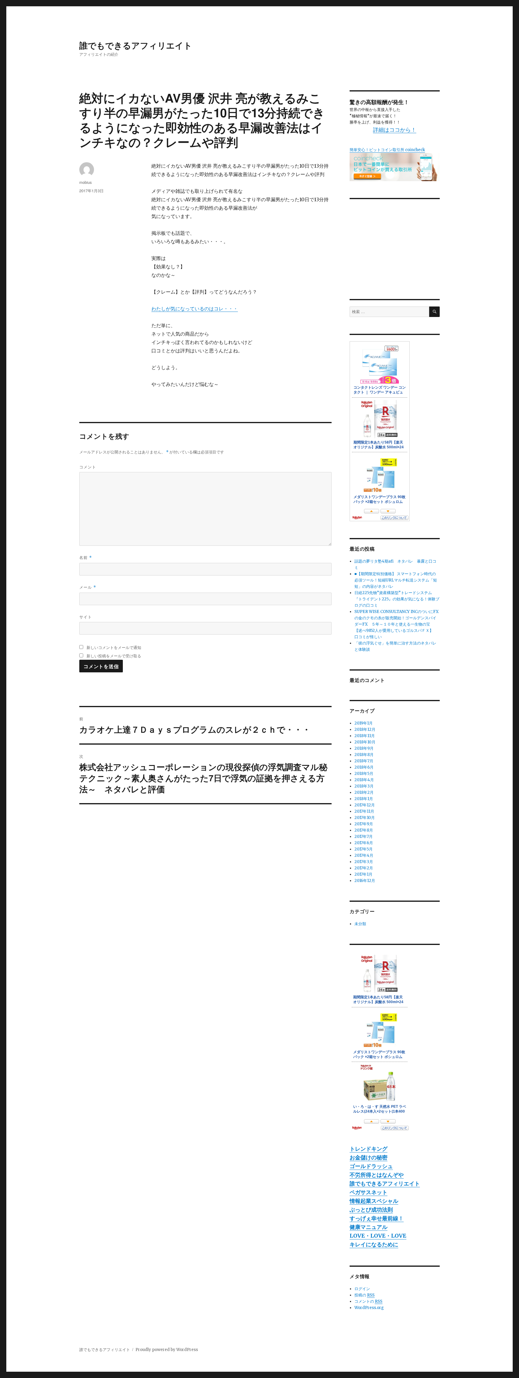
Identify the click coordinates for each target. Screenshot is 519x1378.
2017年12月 (364, 805)
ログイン (362, 1288)
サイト (85, 617)
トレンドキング (368, 1148)
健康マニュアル (368, 1227)
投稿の (364, 1295)
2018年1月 (363, 798)
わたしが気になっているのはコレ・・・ (194, 309)
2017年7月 (363, 836)
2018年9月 (364, 748)
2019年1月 (363, 723)
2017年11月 (364, 811)
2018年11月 (364, 735)
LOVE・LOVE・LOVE (378, 1235)
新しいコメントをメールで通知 (113, 647)
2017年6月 (363, 842)
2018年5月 (363, 773)
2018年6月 (364, 767)
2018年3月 (364, 786)
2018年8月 (364, 754)
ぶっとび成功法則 (371, 1209)
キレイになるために (374, 1244)
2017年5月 (363, 849)
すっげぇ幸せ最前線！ (377, 1218)
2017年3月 (363, 861)
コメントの (368, 1301)
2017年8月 (363, 830)
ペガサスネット (368, 1192)
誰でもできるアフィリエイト (135, 45)
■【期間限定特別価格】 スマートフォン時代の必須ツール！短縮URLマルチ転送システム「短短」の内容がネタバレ (395, 580)
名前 (85, 557)
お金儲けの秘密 (368, 1157)
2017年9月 (363, 824)
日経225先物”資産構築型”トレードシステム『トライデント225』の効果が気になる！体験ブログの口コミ (396, 599)
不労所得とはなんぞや (377, 1174)
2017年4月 (363, 855)
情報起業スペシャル (374, 1200)
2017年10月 (364, 817)
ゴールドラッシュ (371, 1166)
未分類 (360, 923)
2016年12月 (364, 880)
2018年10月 (364, 742)
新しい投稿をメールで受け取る (113, 656)
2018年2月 (364, 792)
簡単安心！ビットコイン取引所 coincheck (387, 149)
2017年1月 (363, 874)
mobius (85, 182)
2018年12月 (364, 729)
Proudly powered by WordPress (166, 1349)
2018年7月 (363, 761)
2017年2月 (363, 868)
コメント (87, 467)
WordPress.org (369, 1307)
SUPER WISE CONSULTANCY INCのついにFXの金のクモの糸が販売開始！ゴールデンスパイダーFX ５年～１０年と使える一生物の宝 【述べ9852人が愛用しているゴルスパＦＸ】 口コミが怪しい (396, 624)
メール (87, 587)
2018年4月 (364, 779)
